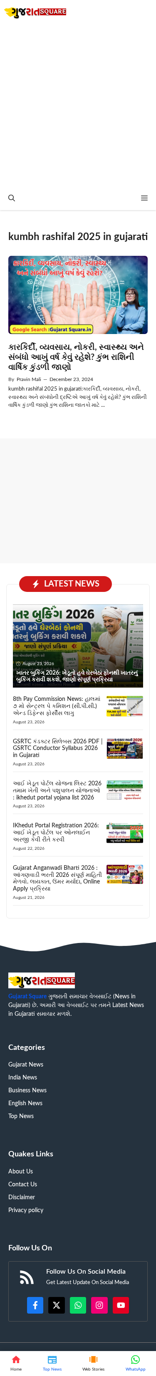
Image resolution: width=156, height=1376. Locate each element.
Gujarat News (25, 1065)
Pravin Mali (29, 379)
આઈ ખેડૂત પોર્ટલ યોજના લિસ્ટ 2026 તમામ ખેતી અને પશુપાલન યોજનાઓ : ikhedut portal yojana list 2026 (57, 791)
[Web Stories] (93, 1363)
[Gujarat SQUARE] (35, 11)
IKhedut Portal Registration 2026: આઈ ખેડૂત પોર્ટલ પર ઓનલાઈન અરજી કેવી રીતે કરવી (56, 833)
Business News (27, 1091)
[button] (11, 198)
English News (25, 1103)
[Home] (16, 1363)
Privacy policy (25, 1210)
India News (22, 1078)
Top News (21, 1116)
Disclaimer (21, 1197)
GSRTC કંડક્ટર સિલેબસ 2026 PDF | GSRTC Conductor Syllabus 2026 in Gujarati (58, 749)
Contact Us (22, 1185)
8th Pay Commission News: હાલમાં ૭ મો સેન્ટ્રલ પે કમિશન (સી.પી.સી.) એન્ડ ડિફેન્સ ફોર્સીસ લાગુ (56, 706)
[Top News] (52, 1363)
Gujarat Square (27, 997)
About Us (20, 1172)
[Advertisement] (78, 105)
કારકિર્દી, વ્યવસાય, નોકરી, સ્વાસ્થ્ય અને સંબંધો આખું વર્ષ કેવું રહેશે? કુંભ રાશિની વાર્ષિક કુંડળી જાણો (76, 357)
